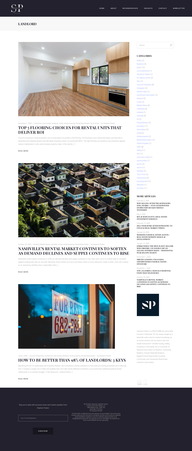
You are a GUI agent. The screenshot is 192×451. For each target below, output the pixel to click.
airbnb (139, 60)
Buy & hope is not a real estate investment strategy (152, 218)
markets (140, 112)
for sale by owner (143, 78)
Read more (23, 151)
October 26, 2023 (24, 244)
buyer (139, 67)
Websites (140, 185)
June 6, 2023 (23, 356)
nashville (54, 244)
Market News (45, 244)
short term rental (143, 157)
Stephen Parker (108, 123)
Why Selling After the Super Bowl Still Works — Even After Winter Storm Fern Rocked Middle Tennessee (154, 206)
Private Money (142, 123)
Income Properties (37, 356)
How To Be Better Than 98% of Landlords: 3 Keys (72, 360)
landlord (55, 123)
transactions (141, 178)
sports (139, 164)
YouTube (140, 188)
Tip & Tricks (94, 123)
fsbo (138, 81)
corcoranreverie (143, 71)
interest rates (142, 92)
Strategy (140, 171)
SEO (138, 154)
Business (140, 64)
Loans (139, 102)
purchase (140, 126)
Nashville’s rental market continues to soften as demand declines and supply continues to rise (73, 251)
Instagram (141, 88)
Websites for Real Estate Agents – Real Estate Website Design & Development (153, 237)
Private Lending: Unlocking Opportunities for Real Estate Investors (152, 261)
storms (139, 167)
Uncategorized (142, 181)
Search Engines (143, 143)
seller (139, 147)
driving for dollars (143, 74)
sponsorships (142, 161)
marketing (141, 109)
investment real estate (42, 123)
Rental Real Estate (82, 123)
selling (139, 150)
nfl (138, 119)
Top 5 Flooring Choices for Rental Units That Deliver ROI (69, 130)
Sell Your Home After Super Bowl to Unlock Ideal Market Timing (154, 227)
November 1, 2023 (25, 123)
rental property (69, 123)
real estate (141, 129)
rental (61, 123)
